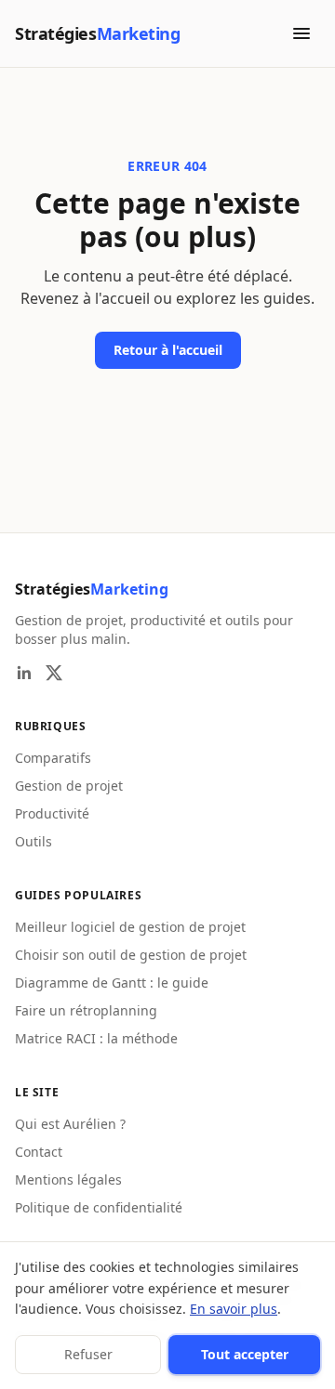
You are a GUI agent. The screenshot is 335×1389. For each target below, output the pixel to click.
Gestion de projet (69, 785)
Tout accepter (244, 1354)
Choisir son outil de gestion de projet (131, 954)
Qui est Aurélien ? (70, 1124)
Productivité (52, 813)
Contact (38, 1151)
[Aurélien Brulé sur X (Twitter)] (54, 672)
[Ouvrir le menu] (301, 33)
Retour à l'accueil (168, 350)
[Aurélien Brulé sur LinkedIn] (24, 672)
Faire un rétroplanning (86, 1010)
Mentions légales (68, 1179)
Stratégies (91, 589)
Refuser (88, 1354)
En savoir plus (233, 1308)
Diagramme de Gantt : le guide (111, 982)
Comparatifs (53, 758)
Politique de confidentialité (98, 1207)
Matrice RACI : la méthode (96, 1038)
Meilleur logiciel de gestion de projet (130, 927)
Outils (33, 841)
